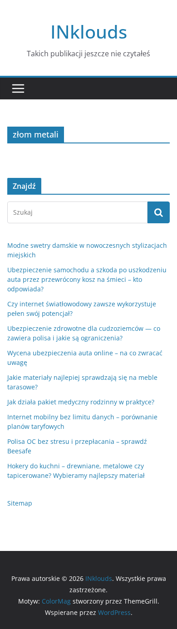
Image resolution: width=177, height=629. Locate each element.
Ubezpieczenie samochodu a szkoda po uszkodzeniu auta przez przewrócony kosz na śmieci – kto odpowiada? (87, 279)
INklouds (88, 31)
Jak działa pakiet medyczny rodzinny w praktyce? (80, 402)
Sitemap (19, 503)
